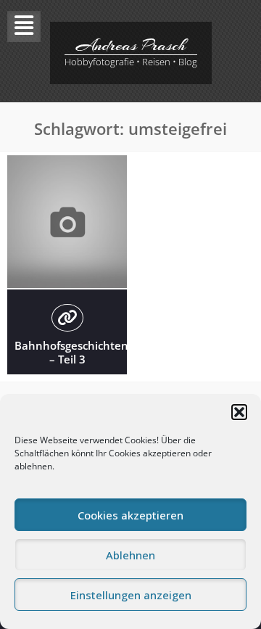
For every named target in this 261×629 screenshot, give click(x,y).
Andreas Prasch (131, 45)
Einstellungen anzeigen (130, 595)
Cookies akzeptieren (130, 515)
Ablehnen (130, 555)
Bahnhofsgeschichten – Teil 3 (71, 352)
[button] (239, 412)
